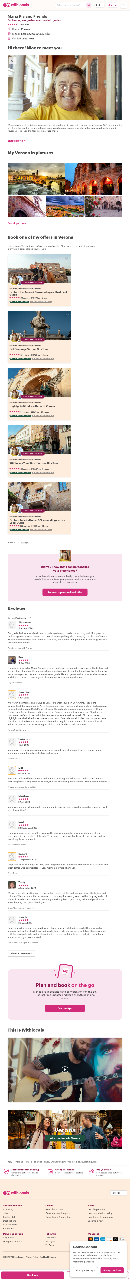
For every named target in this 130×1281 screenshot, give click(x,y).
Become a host (95, 1220)
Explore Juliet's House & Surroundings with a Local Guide (37, 521)
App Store (8, 1237)
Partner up (8, 1228)
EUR (98, 5)
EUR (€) (116, 1193)
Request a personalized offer (65, 592)
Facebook (51, 1237)
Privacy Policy (32, 1257)
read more (52, 130)
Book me (32, 1275)
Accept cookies (112, 1270)
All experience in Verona (65, 1138)
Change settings (85, 1270)
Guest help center (55, 1209)
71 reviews (23, 24)
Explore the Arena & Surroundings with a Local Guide (38, 293)
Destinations (9, 1220)
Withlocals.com (17, 1257)
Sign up (112, 5)
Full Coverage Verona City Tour (29, 349)
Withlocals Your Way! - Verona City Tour (34, 463)
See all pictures (17, 223)
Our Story (8, 1209)
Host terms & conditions (100, 1217)
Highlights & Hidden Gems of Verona (32, 406)
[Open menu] (123, 5)
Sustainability (10, 1217)
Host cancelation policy (100, 1213)
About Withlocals (65, 1070)
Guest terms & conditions (59, 1217)
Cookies (43, 1257)
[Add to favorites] (66, 258)
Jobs (5, 1213)
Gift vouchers (10, 1224)
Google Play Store (12, 1241)
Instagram (51, 1241)
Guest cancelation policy (59, 1213)
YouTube (50, 1245)
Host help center (96, 1209)
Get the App (65, 1008)
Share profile (15, 140)
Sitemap (52, 1257)
